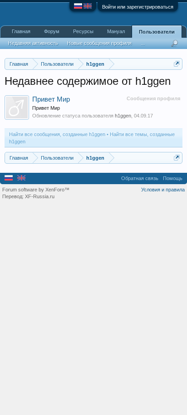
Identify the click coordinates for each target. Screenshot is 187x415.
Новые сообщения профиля (99, 43)
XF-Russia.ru (39, 196)
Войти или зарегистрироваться (137, 7)
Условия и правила (163, 189)
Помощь (172, 178)
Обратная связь (139, 178)
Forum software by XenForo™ (35, 189)
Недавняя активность (33, 43)
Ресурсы (83, 31)
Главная (21, 31)
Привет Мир (51, 99)
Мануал (116, 31)
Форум (51, 31)
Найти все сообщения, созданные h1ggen (57, 134)
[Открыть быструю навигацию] (177, 64)
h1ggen (123, 115)
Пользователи (157, 31)
